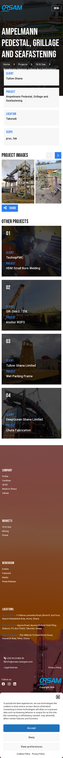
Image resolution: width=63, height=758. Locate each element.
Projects (22, 64)
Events (5, 569)
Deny (31, 737)
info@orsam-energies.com (20, 661)
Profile (5, 476)
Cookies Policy (23, 754)
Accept (31, 728)
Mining (5, 531)
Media (5, 577)
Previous (49, 155)
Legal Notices (10, 667)
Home (6, 64)
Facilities (6, 480)
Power (5, 535)
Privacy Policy (38, 754)
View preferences (31, 746)
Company (7, 470)
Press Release (9, 581)
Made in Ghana (9, 489)
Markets (7, 521)
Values (5, 493)
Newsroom (8, 563)
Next (58, 155)
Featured (6, 573)
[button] (58, 697)
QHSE (5, 484)
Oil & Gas (41, 64)
